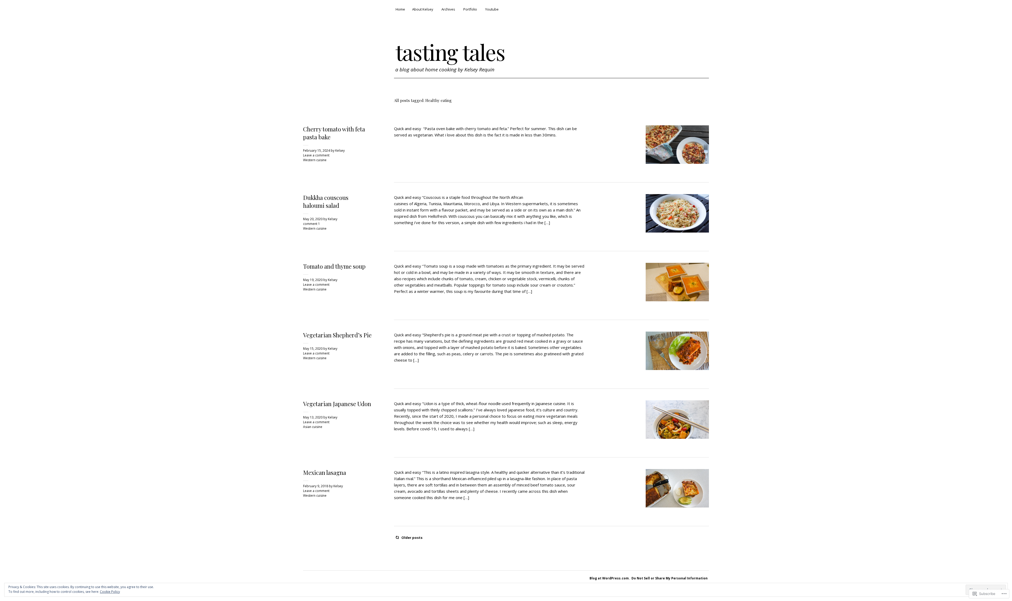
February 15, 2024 (316, 150)
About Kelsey (422, 9)
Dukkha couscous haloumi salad (325, 201)
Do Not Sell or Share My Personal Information (669, 578)
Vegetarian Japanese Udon (337, 404)
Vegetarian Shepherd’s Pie (337, 335)
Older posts (411, 537)
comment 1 (311, 223)
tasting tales (450, 52)
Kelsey (340, 150)
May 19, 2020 (313, 280)
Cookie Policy (110, 591)
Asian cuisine (312, 427)
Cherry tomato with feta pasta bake (334, 133)
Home (400, 9)
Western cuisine (315, 160)
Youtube (492, 9)
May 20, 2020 (313, 219)
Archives (448, 9)
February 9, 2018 (315, 486)
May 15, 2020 (313, 348)
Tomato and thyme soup (334, 266)
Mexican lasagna (324, 472)
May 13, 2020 (313, 417)
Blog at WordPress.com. (610, 578)
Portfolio (470, 9)
